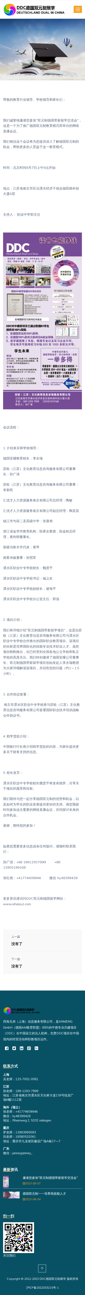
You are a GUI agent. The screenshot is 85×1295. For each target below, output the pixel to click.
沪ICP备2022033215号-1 (42, 1287)
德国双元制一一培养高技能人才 (44, 1193)
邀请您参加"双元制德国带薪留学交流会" (50, 1178)
